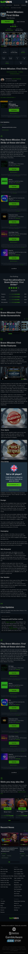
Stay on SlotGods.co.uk (14, 489)
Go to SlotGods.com (13, 484)
